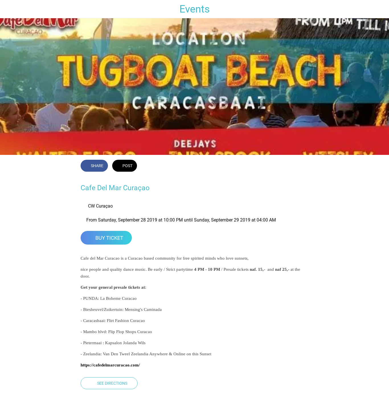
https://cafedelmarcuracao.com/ (110, 365)
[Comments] (301, 166)
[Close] (9, 9)
